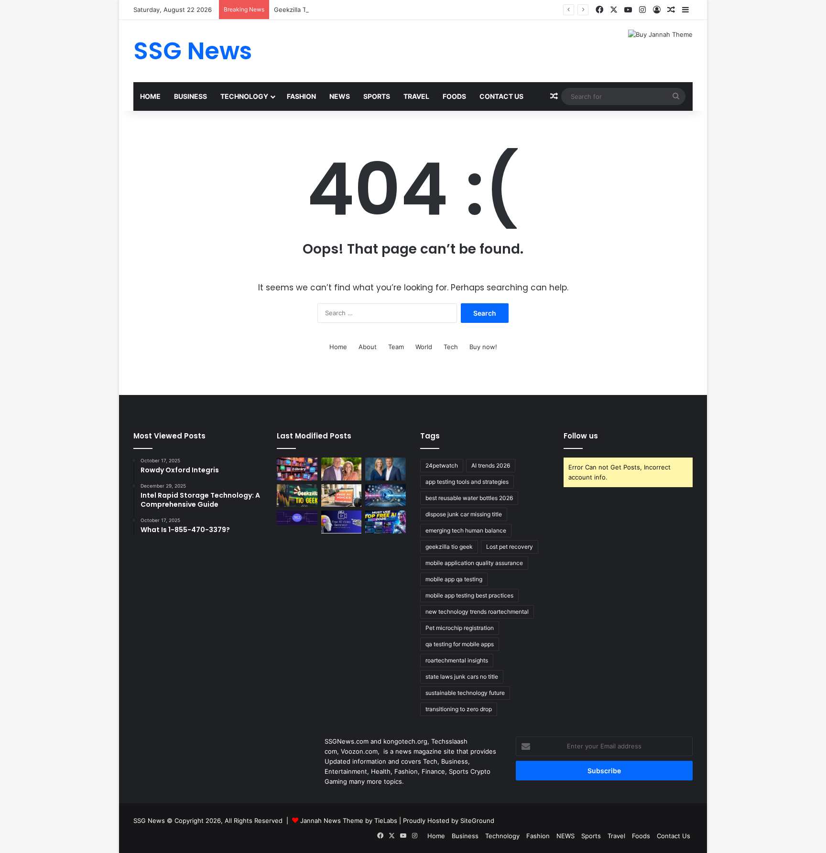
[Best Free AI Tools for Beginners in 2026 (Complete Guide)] (385, 522)
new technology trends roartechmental (477, 611)
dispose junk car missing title (463, 514)
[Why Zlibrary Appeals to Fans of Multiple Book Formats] (297, 469)
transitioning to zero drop (458, 709)
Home (150, 96)
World (423, 347)
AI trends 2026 (490, 465)
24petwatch (441, 465)
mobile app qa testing (453, 579)
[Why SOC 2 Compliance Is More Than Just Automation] (297, 518)
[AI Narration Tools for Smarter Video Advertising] (341, 495)
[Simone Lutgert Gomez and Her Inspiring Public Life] (341, 469)
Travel (416, 96)
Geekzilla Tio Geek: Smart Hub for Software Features (353, 9)
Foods (454, 96)
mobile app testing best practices (469, 595)
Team (396, 347)
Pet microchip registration (459, 627)
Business (190, 96)
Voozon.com (359, 751)
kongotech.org (405, 741)
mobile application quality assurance (474, 562)
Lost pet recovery (509, 546)
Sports (376, 96)
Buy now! (483, 347)
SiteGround (477, 820)
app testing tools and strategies (467, 481)
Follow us (581, 436)
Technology (244, 96)
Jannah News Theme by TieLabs (348, 820)
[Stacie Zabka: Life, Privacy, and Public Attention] (385, 469)
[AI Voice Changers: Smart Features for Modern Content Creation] (385, 495)
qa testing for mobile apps (459, 644)
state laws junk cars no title (461, 676)
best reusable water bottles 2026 (469, 497)
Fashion (301, 96)
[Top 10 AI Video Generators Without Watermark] (341, 522)
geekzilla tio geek (449, 546)
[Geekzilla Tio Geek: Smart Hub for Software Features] (297, 495)
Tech (451, 347)
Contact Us (501, 96)
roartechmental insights (456, 660)
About (368, 347)
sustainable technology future (465, 692)
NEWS (339, 96)
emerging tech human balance (465, 530)
